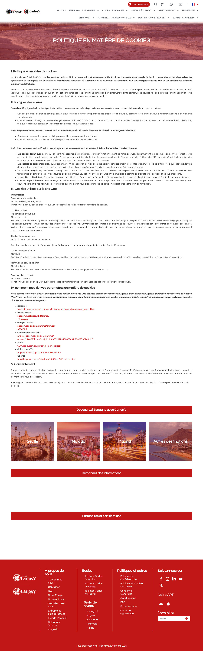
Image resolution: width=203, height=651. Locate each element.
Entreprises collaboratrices (56, 612)
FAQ (122, 602)
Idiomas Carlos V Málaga (93, 585)
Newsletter (166, 612)
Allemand (92, 619)
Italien (90, 628)
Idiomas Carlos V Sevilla (93, 578)
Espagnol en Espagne (82, 10)
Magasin (53, 629)
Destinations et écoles (152, 18)
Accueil (61, 10)
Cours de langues (113, 10)
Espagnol (92, 611)
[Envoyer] (186, 618)
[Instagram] (167, 579)
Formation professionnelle (114, 18)
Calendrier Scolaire (54, 624)
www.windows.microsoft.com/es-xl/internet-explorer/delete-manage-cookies (55, 309)
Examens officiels (184, 18)
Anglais (91, 615)
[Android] (161, 604)
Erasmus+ (85, 18)
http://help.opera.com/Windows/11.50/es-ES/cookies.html (46, 359)
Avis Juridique (128, 598)
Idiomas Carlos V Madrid (93, 592)
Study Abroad (166, 10)
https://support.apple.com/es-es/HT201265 (39, 353)
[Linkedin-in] (174, 579)
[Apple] (168, 604)
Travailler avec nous (56, 605)
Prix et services (128, 606)
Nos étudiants (56, 599)
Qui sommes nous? (55, 581)
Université (188, 10)
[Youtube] (180, 579)
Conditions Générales (126, 592)
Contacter (54, 587)
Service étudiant (141, 10)
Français (92, 623)
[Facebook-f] (161, 579)
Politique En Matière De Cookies (131, 585)
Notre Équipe (55, 595)
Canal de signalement (127, 612)
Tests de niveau (90, 604)
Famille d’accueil (57, 618)
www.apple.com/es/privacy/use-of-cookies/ (39, 346)
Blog (50, 591)
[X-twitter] (161, 585)
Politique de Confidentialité (128, 578)
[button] (155, 4)
